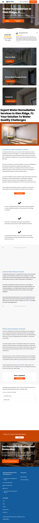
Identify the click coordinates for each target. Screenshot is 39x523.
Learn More (9, 61)
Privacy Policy (6, 519)
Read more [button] (18, 41)
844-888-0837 (24, 187)
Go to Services (10, 81)
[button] (3, 2)
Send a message (11, 101)
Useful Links (6, 399)
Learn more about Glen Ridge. (9, 392)
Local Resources (7, 396)
